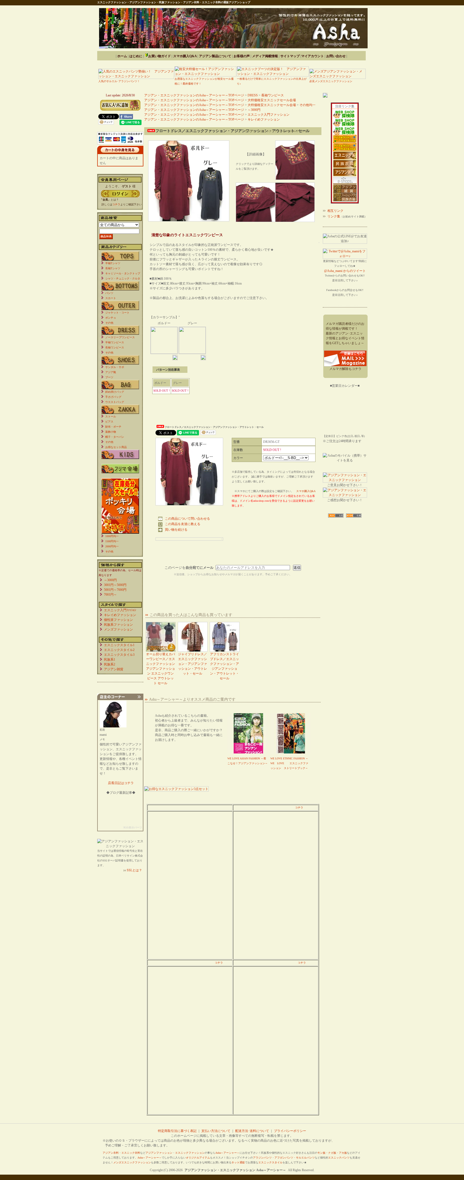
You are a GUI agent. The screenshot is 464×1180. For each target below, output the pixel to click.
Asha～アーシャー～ (227, 1152)
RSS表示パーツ (133, 827)
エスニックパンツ (339, 1157)
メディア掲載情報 (265, 56)
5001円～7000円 (115, 590)
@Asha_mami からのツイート (345, 271)
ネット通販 (238, 1162)
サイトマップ (290, 56)
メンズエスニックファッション (132, 1162)
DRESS (253, 95)
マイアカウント (312, 56)
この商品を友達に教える (182, 524)
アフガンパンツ (283, 1157)
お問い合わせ (336, 56)
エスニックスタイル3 (119, 655)
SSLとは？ (134, 870)
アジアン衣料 (111, 1152)
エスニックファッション (190, 1152)
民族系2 (109, 664)
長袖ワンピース (272, 95)
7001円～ (110, 594)
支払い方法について (215, 1131)
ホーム (122, 56)
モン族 (321, 1152)
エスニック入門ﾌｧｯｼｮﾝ (120, 610)
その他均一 (307, 105)
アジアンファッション (159, 1152)
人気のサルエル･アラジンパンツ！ (119, 81)
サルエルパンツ (305, 1157)
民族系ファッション (118, 625)
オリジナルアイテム (198, 1157)
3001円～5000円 (115, 585)
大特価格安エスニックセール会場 (272, 100)
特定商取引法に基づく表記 (177, 1131)
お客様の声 (242, 56)
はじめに (135, 56)
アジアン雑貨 (113, 669)
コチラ (299, 807)
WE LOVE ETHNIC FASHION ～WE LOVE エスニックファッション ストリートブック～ (289, 763)
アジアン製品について (215, 56)
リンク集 (333, 216)
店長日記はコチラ (121, 783)
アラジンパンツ (262, 1157)
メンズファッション (118, 629)
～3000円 (254, 110)
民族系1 (109, 659)
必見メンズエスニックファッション (330, 81)
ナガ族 (332, 1152)
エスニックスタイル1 (119, 645)
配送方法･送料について (252, 1131)
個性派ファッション (118, 620)
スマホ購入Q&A (185, 56)
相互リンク (335, 211)
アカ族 (343, 1152)
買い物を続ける (176, 529)
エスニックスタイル (270, 1162)
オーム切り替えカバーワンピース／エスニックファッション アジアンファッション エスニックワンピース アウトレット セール (160, 668)
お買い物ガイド (159, 56)
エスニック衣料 (130, 1152)
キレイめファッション (264, 119)
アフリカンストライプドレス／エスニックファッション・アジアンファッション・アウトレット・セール (224, 666)
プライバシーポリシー (290, 1131)
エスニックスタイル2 (119, 650)
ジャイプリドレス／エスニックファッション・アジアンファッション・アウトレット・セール (192, 663)
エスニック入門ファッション (268, 114)
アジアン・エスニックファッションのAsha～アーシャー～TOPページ (194, 95)
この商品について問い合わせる (187, 518)
